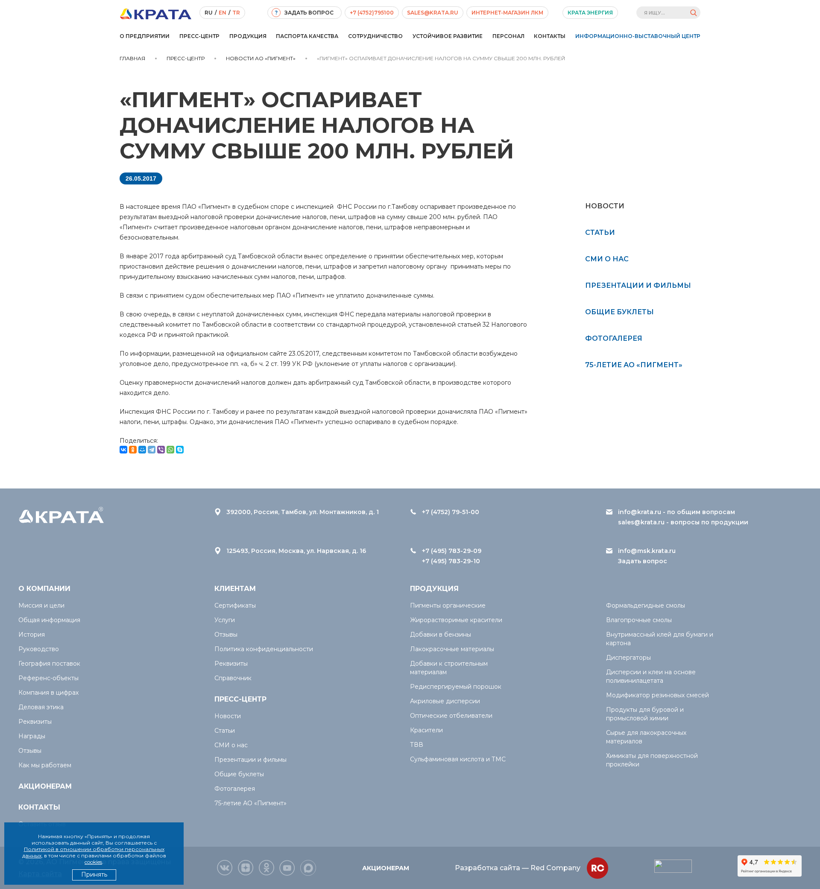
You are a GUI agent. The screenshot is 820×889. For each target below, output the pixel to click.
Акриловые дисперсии (445, 701)
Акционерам (45, 786)
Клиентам (235, 589)
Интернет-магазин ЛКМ (507, 12)
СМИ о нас (607, 259)
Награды (31, 736)
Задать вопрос (642, 561)
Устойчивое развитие (448, 36)
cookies (93, 862)
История (31, 634)
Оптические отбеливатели (451, 715)
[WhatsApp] (170, 449)
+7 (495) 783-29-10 (451, 561)
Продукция (247, 36)
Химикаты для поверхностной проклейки (652, 760)
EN (222, 12)
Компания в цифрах (48, 692)
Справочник (233, 678)
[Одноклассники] (133, 449)
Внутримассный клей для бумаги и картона (659, 639)
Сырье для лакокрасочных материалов (646, 737)
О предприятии (145, 36)
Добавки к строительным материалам (449, 668)
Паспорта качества (307, 36)
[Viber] (161, 449)
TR (236, 12)
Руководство (38, 649)
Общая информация (49, 620)
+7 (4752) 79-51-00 (450, 512)
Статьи (600, 232)
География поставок (49, 663)
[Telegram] (151, 449)
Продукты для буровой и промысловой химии (645, 714)
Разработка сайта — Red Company (517, 868)
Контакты (549, 36)
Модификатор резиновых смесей (657, 695)
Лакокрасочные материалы (452, 649)
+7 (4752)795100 (372, 12)
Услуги (224, 620)
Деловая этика (41, 707)
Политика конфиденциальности (263, 649)
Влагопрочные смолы (639, 620)
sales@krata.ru (432, 12)
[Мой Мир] (142, 449)
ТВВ (416, 745)
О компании (44, 589)
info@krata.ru (639, 512)
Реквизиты (35, 721)
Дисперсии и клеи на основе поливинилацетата (651, 676)
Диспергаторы (628, 657)
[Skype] (180, 449)
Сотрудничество (375, 36)
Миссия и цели (41, 605)
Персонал (508, 36)
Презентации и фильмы (638, 285)
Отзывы (29, 750)
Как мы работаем (44, 765)
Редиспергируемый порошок (455, 686)
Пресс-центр (199, 36)
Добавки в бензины (440, 634)
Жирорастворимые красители (456, 620)
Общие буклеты (619, 312)
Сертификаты (235, 605)
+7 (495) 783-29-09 (451, 551)
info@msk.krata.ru (647, 551)
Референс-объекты (48, 678)
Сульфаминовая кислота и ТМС (458, 759)
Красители (426, 730)
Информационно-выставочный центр (637, 36)
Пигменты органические (448, 605)
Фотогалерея (613, 338)
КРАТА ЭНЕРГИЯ (590, 12)
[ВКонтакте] (123, 449)
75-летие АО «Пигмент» (633, 365)
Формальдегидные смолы (645, 605)
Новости (227, 716)
